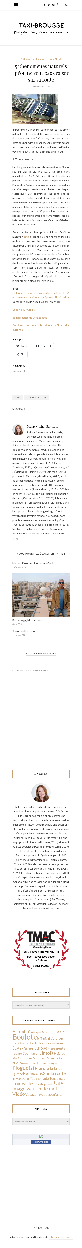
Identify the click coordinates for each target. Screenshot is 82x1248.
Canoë (17, 397)
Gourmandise (31, 1053)
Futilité (17, 1053)
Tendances (57, 1078)
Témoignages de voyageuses (29, 317)
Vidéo (18, 1094)
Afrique (36, 1032)
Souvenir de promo (23, 631)
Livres (60, 1053)
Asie (60, 1031)
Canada (42, 1038)
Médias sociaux (22, 1058)
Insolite (49, 1053)
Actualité (27, 59)
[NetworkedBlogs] (41, 1136)
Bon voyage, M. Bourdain (27, 620)
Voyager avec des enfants (43, 1095)
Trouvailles (23, 1083)
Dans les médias (23, 1043)
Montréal (39, 1058)
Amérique (49, 1032)
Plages (53, 1063)
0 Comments (18, 408)
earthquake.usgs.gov (23, 293)
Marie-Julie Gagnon (42, 426)
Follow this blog (41, 1142)
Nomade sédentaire (34, 1063)
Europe (40, 1047)
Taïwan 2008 (20, 1078)
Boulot (41, 59)
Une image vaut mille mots (37, 1086)
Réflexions (33, 1073)
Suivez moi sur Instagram (61, 1237)
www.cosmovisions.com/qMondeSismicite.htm (44, 297)
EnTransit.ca (43, 1043)
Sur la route (54, 1073)
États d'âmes (23, 1048)
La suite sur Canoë (23, 309)
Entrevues (58, 1043)
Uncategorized (44, 1084)
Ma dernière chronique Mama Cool (32, 563)
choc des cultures (37, 397)
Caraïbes (57, 1038)
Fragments (56, 1048)
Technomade (39, 1078)
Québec (17, 1074)
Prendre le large (49, 1068)
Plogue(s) (54, 59)
